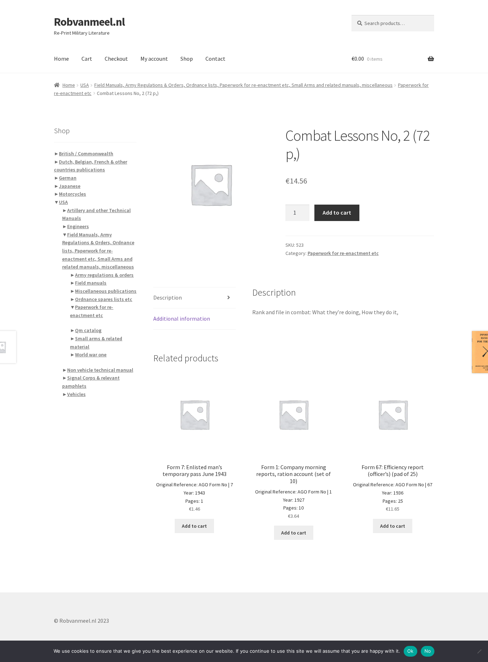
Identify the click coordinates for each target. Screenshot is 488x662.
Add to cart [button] (194, 526)
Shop (186, 58)
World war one (90, 354)
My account (154, 58)
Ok (410, 651)
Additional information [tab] (181, 318)
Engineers (78, 226)
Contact (215, 58)
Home (61, 58)
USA (84, 85)
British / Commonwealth (86, 153)
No (427, 651)
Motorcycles (72, 194)
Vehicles (76, 394)
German (67, 178)
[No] (479, 651)
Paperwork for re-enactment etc (343, 253)
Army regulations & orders (104, 275)
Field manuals (90, 283)
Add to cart (337, 212)
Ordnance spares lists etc (103, 299)
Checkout (116, 58)
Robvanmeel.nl (89, 22)
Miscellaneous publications (105, 291)
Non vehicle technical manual (100, 370)
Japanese (69, 186)
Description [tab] (167, 297)
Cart (86, 58)
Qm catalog (88, 330)
